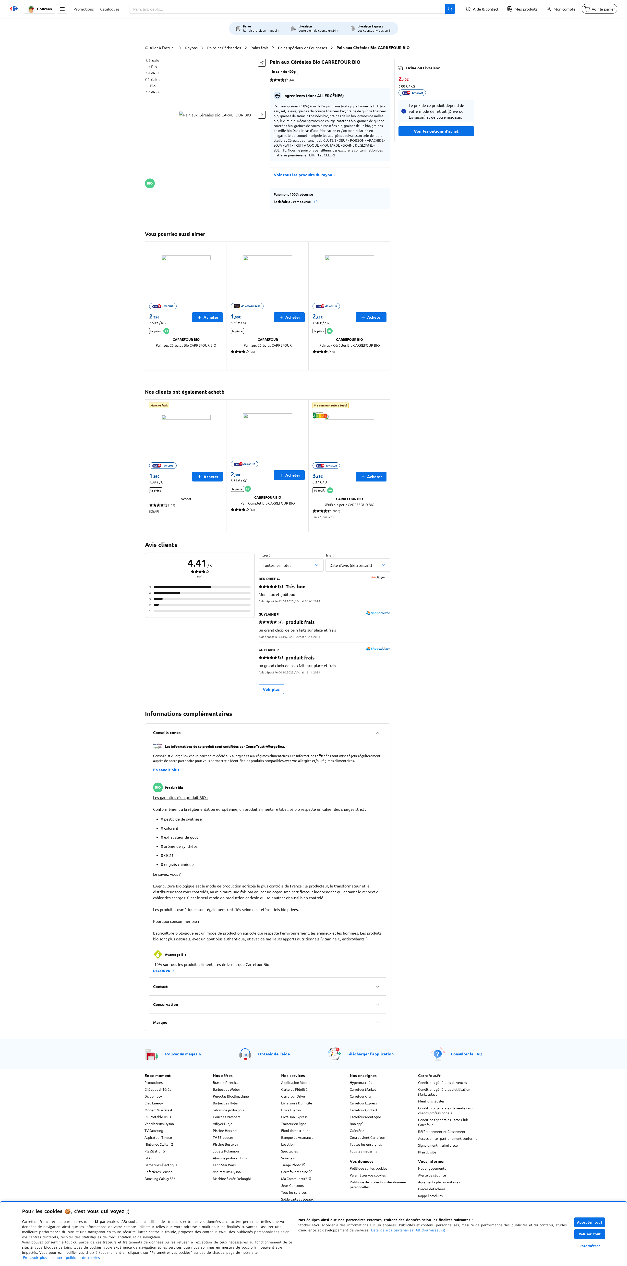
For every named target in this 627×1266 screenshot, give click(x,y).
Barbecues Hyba (225, 1103)
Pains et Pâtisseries (224, 47)
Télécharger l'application (370, 1053)
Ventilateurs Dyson (159, 1123)
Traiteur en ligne (294, 1123)
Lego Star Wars (224, 1165)
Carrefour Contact (364, 1110)
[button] (62, 9)
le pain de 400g (284, 71)
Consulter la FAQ (466, 1053)
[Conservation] (377, 1004)
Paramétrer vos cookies (368, 1175)
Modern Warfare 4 (158, 1110)
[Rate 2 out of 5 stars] (275, 80)
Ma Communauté (294, 1178)
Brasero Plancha (225, 1082)
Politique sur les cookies (368, 1168)
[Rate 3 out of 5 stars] (279, 80)
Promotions (154, 1082)
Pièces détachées (431, 1189)
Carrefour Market (363, 1089)
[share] (262, 63)
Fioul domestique (294, 1130)
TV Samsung (154, 1130)
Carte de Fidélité (294, 1089)
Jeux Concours (292, 1185)
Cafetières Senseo (158, 1171)
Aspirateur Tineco (158, 1137)
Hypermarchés (361, 1082)
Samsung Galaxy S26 (160, 1178)
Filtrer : (264, 555)
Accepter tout (590, 1222)
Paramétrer (589, 1245)
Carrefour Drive (293, 1096)
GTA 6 (149, 1158)
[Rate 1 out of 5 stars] (271, 80)
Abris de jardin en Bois (230, 1158)
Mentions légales (431, 1101)
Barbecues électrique (161, 1165)
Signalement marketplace (438, 1145)
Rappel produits (430, 1195)
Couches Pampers (226, 1116)
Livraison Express (294, 1116)
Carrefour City (361, 1096)
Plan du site (427, 1152)
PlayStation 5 (155, 1151)
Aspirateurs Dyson (227, 1171)
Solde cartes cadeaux (297, 1199)
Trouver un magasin (182, 1053)
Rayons (191, 47)
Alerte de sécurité (432, 1175)
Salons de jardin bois (228, 1110)
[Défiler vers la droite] (262, 115)
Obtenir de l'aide (274, 1053)
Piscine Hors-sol (225, 1130)
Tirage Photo (291, 1165)
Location (288, 1144)
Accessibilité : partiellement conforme (447, 1138)
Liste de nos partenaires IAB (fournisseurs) (408, 1230)
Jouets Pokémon (226, 1151)
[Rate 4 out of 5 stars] (282, 80)
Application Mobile (296, 1082)
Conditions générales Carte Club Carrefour (443, 1122)
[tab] (152, 66)
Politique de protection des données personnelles (378, 1184)
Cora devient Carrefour (367, 1137)
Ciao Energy (154, 1103)
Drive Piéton (291, 1110)
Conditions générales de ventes (442, 1082)
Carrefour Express (363, 1103)
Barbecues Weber (226, 1089)
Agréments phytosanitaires (439, 1182)
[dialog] (313, 1234)
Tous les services (294, 1192)
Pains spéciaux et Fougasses (302, 47)
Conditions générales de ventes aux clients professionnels (445, 1110)
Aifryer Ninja (222, 1123)
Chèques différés (158, 1089)
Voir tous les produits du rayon (303, 174)
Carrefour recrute (295, 1171)
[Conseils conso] (377, 732)
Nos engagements (432, 1168)
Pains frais (259, 47)
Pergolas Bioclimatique (231, 1096)
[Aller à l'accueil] (14, 9)
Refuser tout (590, 1234)
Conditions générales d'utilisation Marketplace (444, 1091)
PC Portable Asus (158, 1116)
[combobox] (292, 9)
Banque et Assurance (297, 1137)
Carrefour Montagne (365, 1116)
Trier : (330, 555)
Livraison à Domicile (296, 1103)
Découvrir (163, 970)
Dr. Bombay (153, 1096)
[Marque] (377, 1022)
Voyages (287, 1158)
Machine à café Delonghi (232, 1178)
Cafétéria (357, 1130)
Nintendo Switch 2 (159, 1144)
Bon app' (356, 1123)
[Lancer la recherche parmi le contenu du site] (450, 8)
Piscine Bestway (225, 1144)
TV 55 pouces (223, 1137)
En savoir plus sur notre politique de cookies (61, 1257)
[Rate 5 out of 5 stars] (286, 80)
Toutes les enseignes (366, 1144)
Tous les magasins (363, 1151)
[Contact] (377, 986)
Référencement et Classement (442, 1131)
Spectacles (289, 1151)
